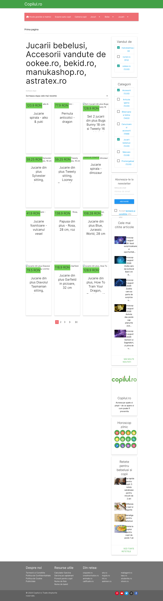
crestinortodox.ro (91, 575)
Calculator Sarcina (62, 572)
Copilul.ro (33, 4)
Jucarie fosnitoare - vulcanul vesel (38, 227)
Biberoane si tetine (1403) (126, 115)
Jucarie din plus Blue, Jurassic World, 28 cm (95, 227)
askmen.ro (106, 581)
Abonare (124, 201)
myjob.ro (106, 575)
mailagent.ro (126, 572)
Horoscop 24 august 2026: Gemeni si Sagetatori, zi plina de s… (129, 340)
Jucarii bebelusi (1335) (126, 142)
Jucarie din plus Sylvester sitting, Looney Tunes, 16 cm (38, 178)
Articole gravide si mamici (39, 17)
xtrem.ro (125, 581)
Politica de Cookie (34, 578)
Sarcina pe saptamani (64, 575)
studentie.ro (126, 578)
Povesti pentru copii (63, 578)
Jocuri (95, 16)
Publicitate (30, 581)
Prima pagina (31, 29)
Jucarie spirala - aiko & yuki (39, 117)
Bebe (109, 16)
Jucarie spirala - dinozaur (96, 169)
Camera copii (81, 17)
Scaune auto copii (63, 17)
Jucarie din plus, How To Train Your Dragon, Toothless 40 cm (96, 288)
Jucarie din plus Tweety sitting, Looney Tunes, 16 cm (67, 176)
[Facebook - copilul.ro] (136, 593)
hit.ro (104, 578)
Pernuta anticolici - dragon (67, 117)
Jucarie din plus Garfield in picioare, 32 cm (67, 282)
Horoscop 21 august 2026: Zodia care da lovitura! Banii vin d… (129, 266)
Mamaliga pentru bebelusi (129, 518)
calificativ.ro (88, 581)
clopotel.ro (88, 572)
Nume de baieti (61, 584)
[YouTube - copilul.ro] (121, 593)
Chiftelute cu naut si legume (129, 507)
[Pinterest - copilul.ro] (117, 593)
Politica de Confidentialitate (38, 575)
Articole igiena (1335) (126, 102)
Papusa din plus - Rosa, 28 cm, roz (67, 225)
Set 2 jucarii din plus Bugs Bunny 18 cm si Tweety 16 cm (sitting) (95, 125)
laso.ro (124, 575)
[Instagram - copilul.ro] (131, 593)
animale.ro (87, 578)
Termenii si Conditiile (35, 572)
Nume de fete (60, 581)
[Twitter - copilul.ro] (126, 593)
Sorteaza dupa (31, 91)
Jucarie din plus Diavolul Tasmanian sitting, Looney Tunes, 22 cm (38, 288)
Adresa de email (120, 188)
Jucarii (123, 16)
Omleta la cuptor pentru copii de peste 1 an (129, 532)
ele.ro (104, 572)
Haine (33, 25)
